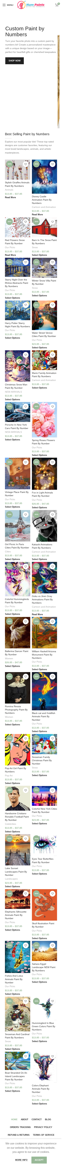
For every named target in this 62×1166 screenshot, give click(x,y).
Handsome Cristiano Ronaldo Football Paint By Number (17, 816)
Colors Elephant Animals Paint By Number (40, 1088)
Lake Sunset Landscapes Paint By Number (16, 871)
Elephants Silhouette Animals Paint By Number (15, 915)
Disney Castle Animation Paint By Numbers (42, 199)
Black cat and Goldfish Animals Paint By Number (43, 716)
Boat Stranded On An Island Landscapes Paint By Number (16, 1076)
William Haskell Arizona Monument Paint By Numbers (44, 654)
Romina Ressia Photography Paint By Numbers (16, 709)
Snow (35, 247)
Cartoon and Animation (44, 207)
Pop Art (9, 775)
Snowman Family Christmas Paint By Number (42, 760)
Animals (9, 190)
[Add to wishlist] (26, 164)
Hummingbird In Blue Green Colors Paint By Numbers (43, 1026)
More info (21, 1160)
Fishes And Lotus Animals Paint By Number (14, 979)
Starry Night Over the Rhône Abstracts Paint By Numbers (16, 283)
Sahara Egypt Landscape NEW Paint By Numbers (43, 967)
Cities (8, 551)
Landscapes (11, 879)
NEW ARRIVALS (13, 392)
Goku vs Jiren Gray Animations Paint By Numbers (42, 599)
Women (9, 658)
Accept (39, 1160)
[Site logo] (31, 4)
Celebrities (10, 824)
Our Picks (10, 247)
